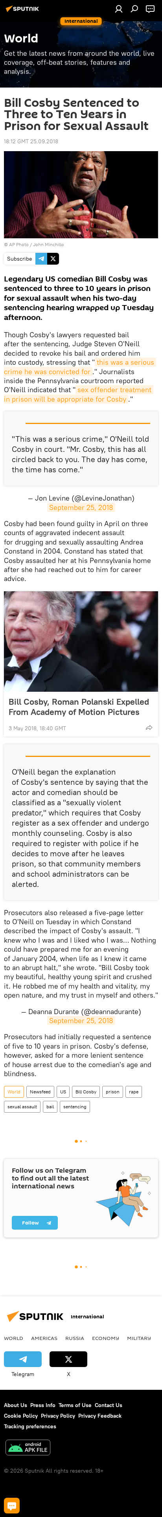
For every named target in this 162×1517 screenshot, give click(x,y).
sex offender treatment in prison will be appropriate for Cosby (78, 394)
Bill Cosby (85, 1092)
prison (113, 1092)
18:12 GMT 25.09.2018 (31, 141)
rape (133, 1092)
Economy (105, 1338)
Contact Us (108, 1405)
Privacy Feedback (100, 1415)
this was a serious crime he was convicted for (80, 367)
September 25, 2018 (81, 507)
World (13, 1092)
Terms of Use (75, 1405)
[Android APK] (28, 1448)
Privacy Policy (58, 1415)
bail (50, 1106)
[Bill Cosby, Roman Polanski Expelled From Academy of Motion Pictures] (81, 641)
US (63, 1092)
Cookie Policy (21, 1415)
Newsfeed (40, 1092)
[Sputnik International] (23, 11)
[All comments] (12, 1505)
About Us (15, 1405)
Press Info (42, 1405)
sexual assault (22, 1106)
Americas (44, 1338)
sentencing (75, 1106)
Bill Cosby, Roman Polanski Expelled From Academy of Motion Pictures (79, 706)
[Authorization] (119, 8)
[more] (149, 727)
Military (139, 1338)
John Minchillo (48, 244)
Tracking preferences (30, 1426)
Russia (74, 1338)
